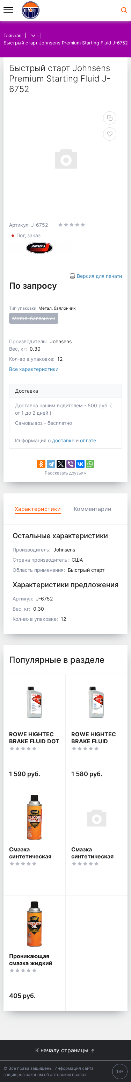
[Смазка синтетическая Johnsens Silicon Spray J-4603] (34, 817)
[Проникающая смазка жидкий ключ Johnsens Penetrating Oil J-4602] (34, 924)
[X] (61, 464)
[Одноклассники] (41, 464)
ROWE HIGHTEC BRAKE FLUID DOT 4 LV (34, 741)
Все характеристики (33, 369)
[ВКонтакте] (80, 464)
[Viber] (70, 464)
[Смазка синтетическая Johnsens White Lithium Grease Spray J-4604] (96, 817)
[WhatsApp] (90, 464)
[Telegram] (51, 464)
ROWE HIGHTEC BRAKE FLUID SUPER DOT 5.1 (93, 741)
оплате (88, 440)
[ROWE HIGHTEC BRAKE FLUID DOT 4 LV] (34, 702)
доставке (63, 440)
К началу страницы (62, 1050)
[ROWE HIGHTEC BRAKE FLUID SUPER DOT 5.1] (96, 702)
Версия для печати (99, 276)
